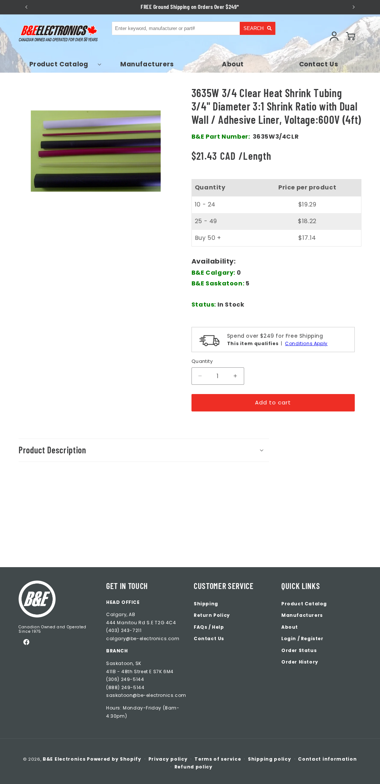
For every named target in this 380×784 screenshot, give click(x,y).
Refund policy (193, 767)
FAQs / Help (209, 627)
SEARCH (253, 28)
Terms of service (217, 759)
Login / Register (302, 638)
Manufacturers (302, 615)
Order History (299, 662)
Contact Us (209, 638)
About (289, 627)
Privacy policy (168, 759)
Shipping (206, 604)
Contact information (327, 759)
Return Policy (212, 615)
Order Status (299, 650)
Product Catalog (304, 604)
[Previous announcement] (26, 7)
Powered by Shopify (114, 759)
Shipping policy (269, 759)
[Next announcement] (353, 7)
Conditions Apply (306, 343)
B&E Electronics (64, 759)
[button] (61, 64)
